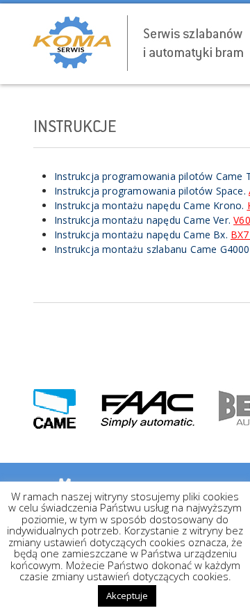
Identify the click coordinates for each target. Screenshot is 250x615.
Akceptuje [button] (127, 595)
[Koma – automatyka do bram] (136, 43)
